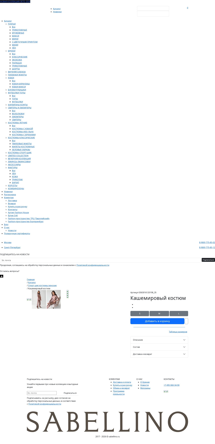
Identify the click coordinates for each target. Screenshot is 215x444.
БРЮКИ (11, 51)
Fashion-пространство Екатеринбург (26, 221)
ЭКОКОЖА (17, 59)
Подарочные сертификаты (17, 233)
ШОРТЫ (16, 68)
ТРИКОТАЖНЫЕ (19, 30)
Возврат (12, 203)
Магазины (145, 388)
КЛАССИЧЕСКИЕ (19, 57)
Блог (6, 224)
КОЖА (15, 176)
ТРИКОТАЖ (17, 179)
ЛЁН (14, 48)
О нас (6, 227)
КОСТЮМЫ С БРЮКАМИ (24, 134)
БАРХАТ (15, 182)
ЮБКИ (11, 77)
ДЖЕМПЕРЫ (18, 116)
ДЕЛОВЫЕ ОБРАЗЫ (21, 149)
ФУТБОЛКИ (17, 101)
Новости (12, 230)
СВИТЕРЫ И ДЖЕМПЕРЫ (19, 107)
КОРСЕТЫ (12, 185)
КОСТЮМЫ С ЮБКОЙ (22, 128)
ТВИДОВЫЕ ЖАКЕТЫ (22, 143)
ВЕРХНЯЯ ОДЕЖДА (17, 71)
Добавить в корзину (157, 321)
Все (13, 27)
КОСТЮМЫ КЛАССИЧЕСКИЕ (21, 137)
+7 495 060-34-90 (171, 385)
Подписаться (208, 260)
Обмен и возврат (121, 388)
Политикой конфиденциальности (93, 265)
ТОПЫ (15, 98)
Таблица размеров (178, 331)
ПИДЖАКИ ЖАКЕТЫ (17, 74)
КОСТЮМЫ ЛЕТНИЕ (17, 122)
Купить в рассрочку (17, 206)
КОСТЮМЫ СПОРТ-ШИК (19, 152)
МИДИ (15, 45)
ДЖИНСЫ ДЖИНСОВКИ (19, 161)
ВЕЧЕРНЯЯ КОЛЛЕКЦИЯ (19, 158)
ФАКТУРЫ (12, 167)
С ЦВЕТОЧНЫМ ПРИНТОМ (25, 42)
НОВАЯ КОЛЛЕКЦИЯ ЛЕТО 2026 (15, 1)
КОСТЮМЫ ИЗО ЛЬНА (22, 131)
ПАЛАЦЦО (17, 62)
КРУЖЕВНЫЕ (18, 33)
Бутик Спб (13, 215)
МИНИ (15, 39)
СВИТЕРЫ (16, 119)
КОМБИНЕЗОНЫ (16, 188)
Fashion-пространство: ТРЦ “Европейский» (29, 218)
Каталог (57, 8)
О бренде (145, 382)
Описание (138, 339)
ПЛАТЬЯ (12, 24)
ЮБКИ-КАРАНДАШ (21, 83)
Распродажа (10, 194)
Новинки (57, 11)
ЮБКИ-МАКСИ (19, 86)
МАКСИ (15, 36)
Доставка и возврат (142, 354)
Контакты (12, 209)
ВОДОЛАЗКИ (18, 113)
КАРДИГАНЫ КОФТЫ (18, 104)
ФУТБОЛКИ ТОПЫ (16, 92)
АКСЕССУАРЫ (14, 164)
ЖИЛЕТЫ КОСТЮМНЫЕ (23, 146)
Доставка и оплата (122, 382)
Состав (136, 347)
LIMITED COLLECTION (18, 155)
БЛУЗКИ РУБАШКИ (17, 89)
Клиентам (9, 197)
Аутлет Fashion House (18, 212)
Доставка (12, 200)
